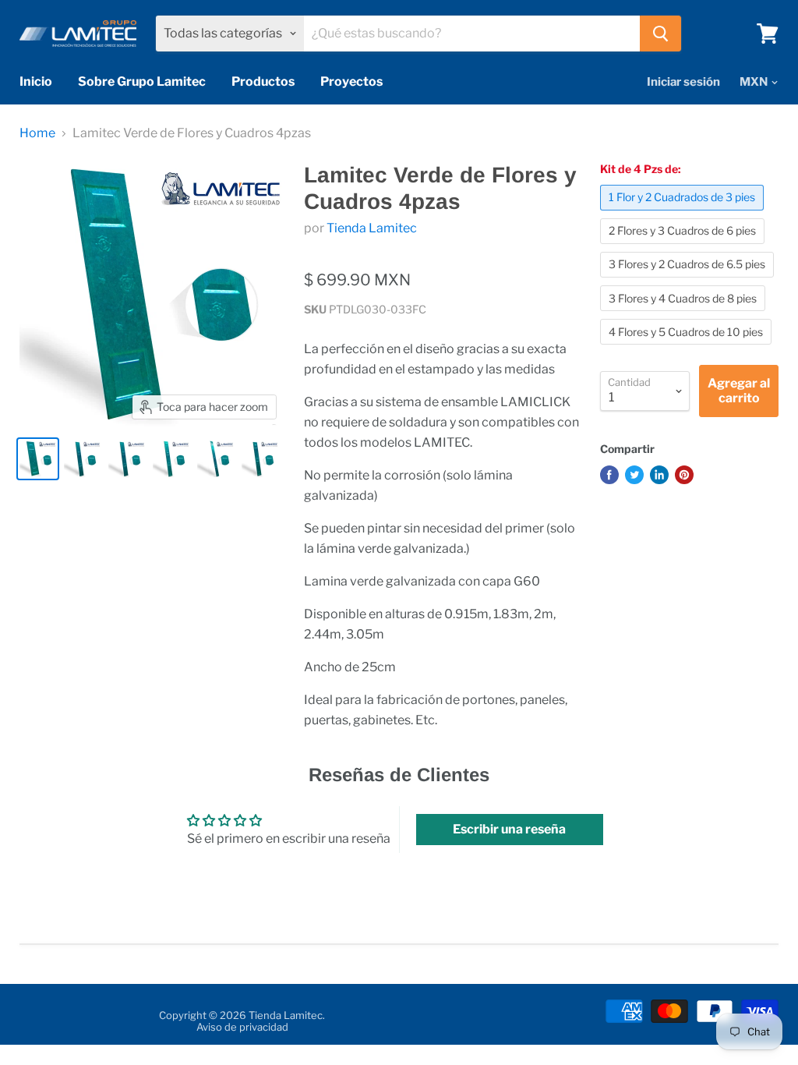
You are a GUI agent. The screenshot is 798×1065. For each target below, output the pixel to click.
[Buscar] (660, 33)
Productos (263, 81)
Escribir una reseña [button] (509, 829)
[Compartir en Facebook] (609, 474)
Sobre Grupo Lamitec (142, 81)
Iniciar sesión (683, 82)
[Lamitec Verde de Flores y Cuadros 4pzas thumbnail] (38, 459)
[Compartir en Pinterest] (684, 474)
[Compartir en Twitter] (634, 474)
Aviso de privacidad (242, 1027)
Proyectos (351, 81)
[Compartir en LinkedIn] (659, 474)
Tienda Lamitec (372, 228)
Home (37, 133)
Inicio (35, 81)
